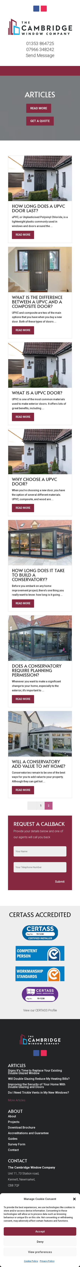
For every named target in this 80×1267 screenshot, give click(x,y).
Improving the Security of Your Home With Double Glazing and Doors (36, 1086)
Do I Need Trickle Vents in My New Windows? (38, 1092)
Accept (40, 1231)
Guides (12, 1139)
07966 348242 (40, 49)
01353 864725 (40, 43)
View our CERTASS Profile (40, 1010)
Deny (40, 1241)
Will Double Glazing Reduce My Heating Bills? (39, 1079)
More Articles (16, 1100)
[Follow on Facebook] (36, 9)
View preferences (40, 1252)
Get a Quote (40, 121)
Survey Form (16, 1144)
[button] (74, 1199)
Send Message (40, 55)
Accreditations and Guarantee (28, 1133)
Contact (13, 1150)
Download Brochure (21, 1127)
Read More (38, 108)
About (12, 1116)
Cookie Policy (31, 1261)
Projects (14, 1122)
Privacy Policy (47, 1261)
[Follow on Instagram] (44, 9)
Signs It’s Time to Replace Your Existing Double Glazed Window (35, 1072)
